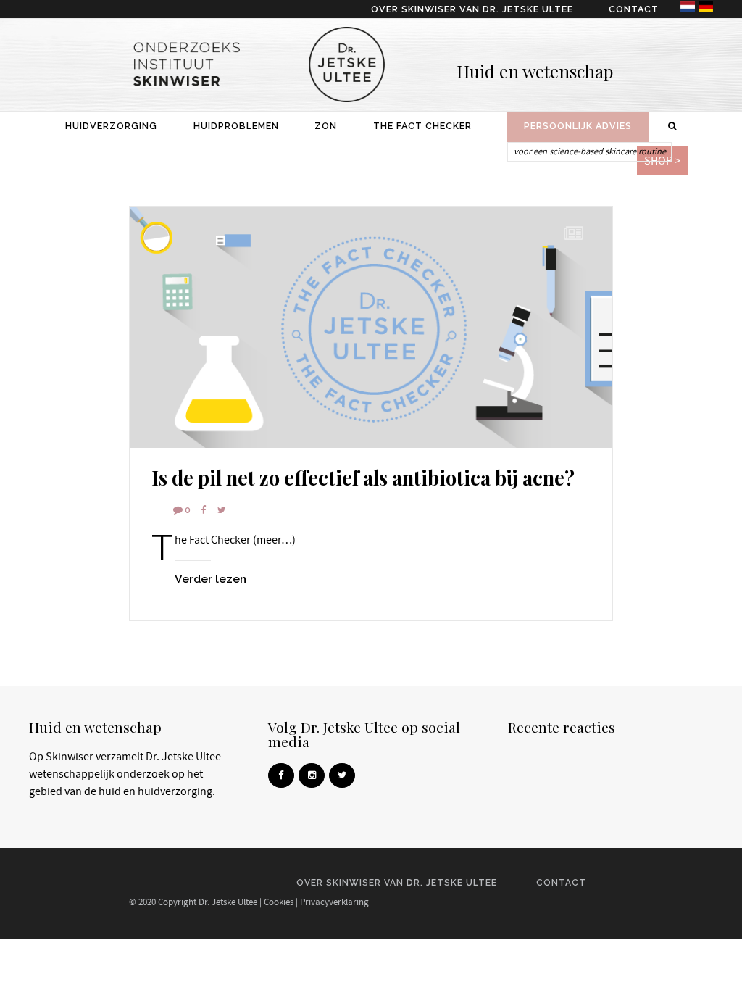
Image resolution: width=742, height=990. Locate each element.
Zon (325, 125)
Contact (634, 9)
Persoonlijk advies (578, 125)
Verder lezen (210, 579)
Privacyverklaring (334, 902)
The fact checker (422, 125)
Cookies (278, 902)
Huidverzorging (111, 125)
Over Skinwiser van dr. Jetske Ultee (472, 9)
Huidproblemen (236, 125)
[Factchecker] (371, 327)
